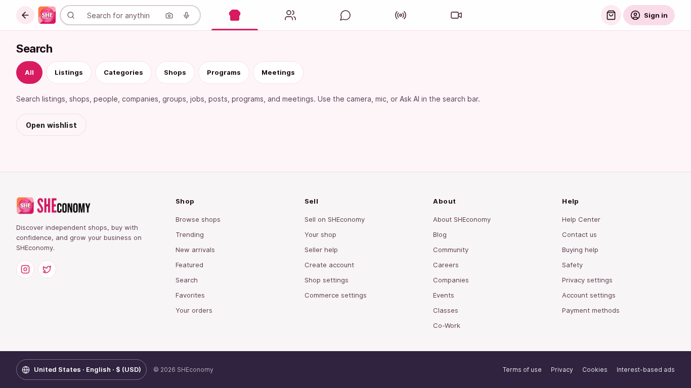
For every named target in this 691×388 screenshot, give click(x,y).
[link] (47, 15)
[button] (25, 15)
